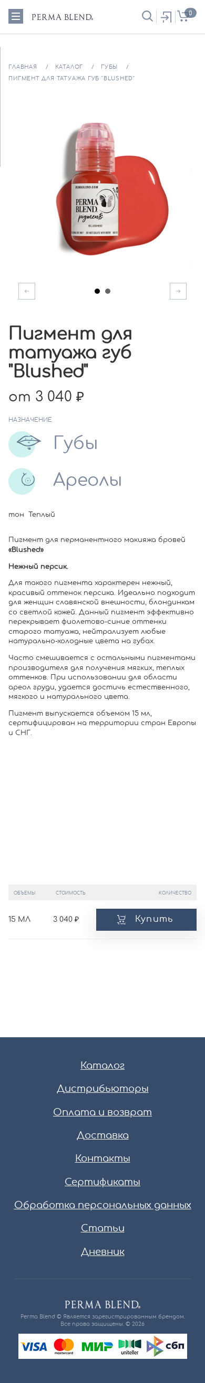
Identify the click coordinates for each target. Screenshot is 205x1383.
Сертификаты (102, 1182)
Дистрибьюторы (103, 1089)
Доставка (103, 1136)
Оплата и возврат (102, 1113)
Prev (26, 291)
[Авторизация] (165, 16)
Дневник (103, 1252)
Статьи (103, 1228)
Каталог (102, 1066)
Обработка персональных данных (102, 1205)
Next (178, 291)
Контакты (102, 1159)
